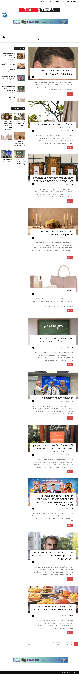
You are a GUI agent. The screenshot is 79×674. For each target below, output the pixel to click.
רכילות (37, 35)
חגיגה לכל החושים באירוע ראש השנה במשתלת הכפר (20, 123)
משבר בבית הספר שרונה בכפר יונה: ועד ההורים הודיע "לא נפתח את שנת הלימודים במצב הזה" (53, 341)
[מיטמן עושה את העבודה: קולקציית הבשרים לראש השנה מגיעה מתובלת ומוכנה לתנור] (53, 168)
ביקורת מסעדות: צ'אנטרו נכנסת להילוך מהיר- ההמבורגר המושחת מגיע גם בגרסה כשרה (53, 609)
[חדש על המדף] (53, 278)
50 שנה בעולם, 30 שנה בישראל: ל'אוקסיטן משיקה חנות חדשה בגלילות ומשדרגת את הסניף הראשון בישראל (53, 448)
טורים (17, 35)
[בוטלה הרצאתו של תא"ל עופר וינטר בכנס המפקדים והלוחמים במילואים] (53, 63)
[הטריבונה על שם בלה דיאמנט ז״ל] (53, 385)
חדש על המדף (66, 290)
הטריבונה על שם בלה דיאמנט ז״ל (57, 398)
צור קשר (51, 1)
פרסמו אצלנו (43, 1)
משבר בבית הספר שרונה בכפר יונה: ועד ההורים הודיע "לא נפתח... (8, 88)
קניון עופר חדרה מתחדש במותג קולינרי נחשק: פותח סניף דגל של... (8, 55)
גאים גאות (24, 35)
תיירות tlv (41, 40)
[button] (3, 37)
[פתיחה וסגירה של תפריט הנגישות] (4, 14)
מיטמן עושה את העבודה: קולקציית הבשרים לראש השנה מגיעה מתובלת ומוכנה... (7, 125)
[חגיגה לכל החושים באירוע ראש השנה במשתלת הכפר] (53, 114)
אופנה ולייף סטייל (57, 40)
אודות (57, 1)
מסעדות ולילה (53, 35)
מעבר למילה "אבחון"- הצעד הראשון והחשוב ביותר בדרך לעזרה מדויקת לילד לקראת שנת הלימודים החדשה (52, 555)
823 (58, 644)
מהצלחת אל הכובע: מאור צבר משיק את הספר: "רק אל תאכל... (8, 78)
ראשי (60, 35)
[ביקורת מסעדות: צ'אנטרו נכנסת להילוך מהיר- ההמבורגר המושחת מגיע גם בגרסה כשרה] (53, 599)
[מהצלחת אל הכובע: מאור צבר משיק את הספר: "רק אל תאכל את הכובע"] (21, 78)
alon (72, 77)
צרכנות (48, 40)
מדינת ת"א (44, 35)
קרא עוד (70, 94)
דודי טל (71, 615)
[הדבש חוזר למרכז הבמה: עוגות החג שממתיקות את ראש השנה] (53, 221)
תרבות (31, 35)
